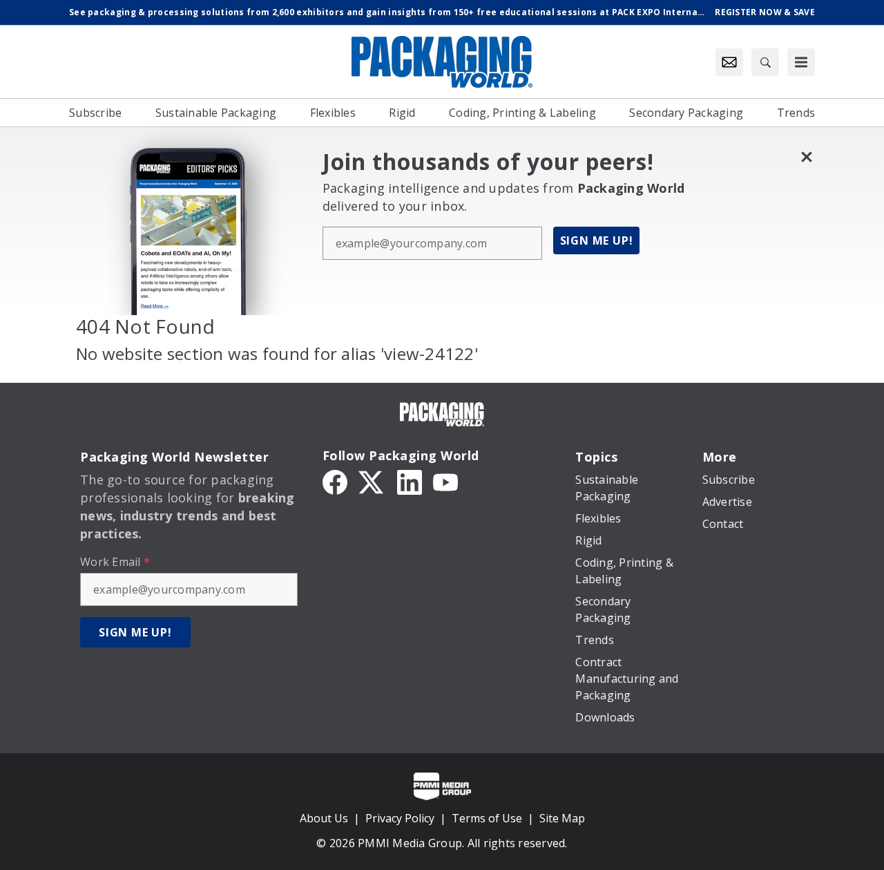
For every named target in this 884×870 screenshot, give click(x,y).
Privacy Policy (399, 818)
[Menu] (801, 62)
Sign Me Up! (596, 240)
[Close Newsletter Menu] (806, 156)
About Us (324, 818)
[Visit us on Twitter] (372, 481)
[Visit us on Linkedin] (409, 481)
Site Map (562, 818)
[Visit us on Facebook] (335, 481)
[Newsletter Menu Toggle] (729, 62)
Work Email (115, 561)
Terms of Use (487, 818)
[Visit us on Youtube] (445, 481)
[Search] (765, 62)
